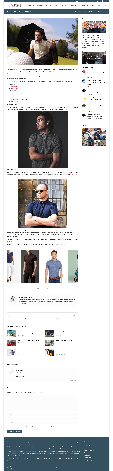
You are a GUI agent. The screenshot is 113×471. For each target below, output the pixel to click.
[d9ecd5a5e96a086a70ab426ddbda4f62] (67, 266)
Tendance (45, 288)
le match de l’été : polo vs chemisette (58, 76)
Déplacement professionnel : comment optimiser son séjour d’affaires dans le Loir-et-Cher (94, 116)
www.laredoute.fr (15, 88)
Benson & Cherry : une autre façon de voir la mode (67, 332)
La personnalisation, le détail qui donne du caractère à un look (95, 98)
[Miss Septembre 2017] (91, 137)
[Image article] (11, 333)
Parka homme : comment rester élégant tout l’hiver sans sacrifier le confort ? (95, 72)
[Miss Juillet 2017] (103, 137)
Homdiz (86, 452)
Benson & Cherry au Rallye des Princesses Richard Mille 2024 (28, 341)
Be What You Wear (88, 445)
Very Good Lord (88, 460)
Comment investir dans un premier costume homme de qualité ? (95, 91)
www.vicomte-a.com (16, 95)
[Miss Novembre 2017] (103, 131)
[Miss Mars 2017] (103, 143)
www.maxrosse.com (16, 101)
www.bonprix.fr (14, 86)
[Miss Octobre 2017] (85, 137)
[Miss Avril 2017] (97, 143)
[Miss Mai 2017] (91, 143)
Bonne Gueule (87, 447)
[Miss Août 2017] (97, 137)
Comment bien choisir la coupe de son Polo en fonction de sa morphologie (29, 332)
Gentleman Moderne (89, 450)
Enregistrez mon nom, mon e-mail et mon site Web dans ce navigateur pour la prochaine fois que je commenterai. (37, 427)
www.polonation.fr (15, 92)
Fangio (12, 99)
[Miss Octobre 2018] (85, 131)
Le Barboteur (87, 455)
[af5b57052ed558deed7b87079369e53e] (40, 266)
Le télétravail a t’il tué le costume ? (64, 340)
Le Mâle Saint (87, 457)
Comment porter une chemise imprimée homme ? (28, 351)
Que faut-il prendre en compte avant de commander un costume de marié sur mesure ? (96, 107)
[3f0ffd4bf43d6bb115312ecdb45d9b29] (16, 266)
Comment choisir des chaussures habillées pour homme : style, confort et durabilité (96, 82)
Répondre (73, 380)
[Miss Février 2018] (91, 131)
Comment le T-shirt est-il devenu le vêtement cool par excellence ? (67, 351)
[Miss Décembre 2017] (97, 131)
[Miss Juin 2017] (85, 143)
